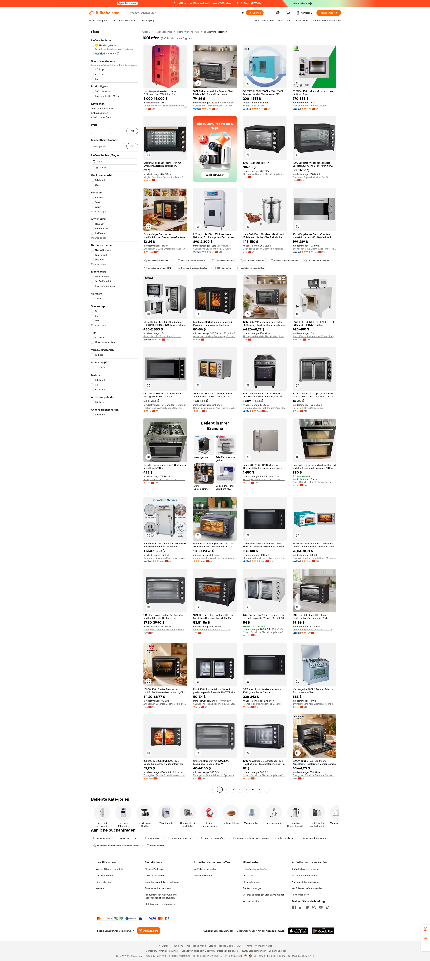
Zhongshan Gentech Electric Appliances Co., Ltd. (265, 174)
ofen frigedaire (104, 838)
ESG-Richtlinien (104, 882)
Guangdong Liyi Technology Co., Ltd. (212, 248)
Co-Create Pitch (104, 875)
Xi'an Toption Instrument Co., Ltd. (310, 105)
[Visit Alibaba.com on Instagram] (314, 907)
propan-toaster (154, 838)
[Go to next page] (267, 790)
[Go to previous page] (213, 790)
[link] (425, 929)
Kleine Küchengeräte (188, 31)
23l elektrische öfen (224, 260)
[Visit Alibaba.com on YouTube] (321, 907)
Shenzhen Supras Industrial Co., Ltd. (311, 177)
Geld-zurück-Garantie (156, 875)
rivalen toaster (157, 845)
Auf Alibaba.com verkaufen (306, 869)
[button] (243, 13)
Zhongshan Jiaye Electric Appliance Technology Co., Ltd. (314, 248)
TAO (238, 945)
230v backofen (224, 268)
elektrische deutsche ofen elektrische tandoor (118, 845)
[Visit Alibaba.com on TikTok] (328, 907)
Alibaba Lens (103, 930)
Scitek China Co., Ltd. (254, 105)
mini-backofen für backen (193, 260)
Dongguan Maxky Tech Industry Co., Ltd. (264, 408)
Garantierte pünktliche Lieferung (162, 882)
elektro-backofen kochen (286, 260)
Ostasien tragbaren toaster (194, 268)
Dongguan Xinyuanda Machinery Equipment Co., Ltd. (165, 558)
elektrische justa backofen (315, 838)
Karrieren (100, 888)
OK (132, 131)
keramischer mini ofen (254, 260)
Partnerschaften (300, 894)
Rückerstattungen (252, 888)
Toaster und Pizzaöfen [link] (215, 31)
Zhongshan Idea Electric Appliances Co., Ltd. (265, 558)
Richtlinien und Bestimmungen (161, 904)
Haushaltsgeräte (163, 31)
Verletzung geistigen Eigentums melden (264, 894)
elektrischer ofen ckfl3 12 (159, 268)
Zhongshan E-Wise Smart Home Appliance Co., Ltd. (165, 248)
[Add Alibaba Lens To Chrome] (148, 930)
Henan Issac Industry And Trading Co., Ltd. (215, 408)
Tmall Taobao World (196, 945)
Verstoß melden (251, 901)
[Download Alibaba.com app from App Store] (298, 930)
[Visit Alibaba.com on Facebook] (294, 907)
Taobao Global (226, 945)
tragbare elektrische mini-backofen (252, 838)
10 (260, 789)
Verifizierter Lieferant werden (307, 888)
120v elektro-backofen (318, 260)
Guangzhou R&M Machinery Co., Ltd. (162, 336)
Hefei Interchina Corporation (308, 408)
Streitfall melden (251, 882)
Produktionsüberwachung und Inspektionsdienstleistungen (161, 896)
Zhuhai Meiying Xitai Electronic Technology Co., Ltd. (314, 482)
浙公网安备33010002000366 (270, 956)
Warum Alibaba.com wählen (110, 869)
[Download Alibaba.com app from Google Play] (323, 930)
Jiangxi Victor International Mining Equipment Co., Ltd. (314, 336)
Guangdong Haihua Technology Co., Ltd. (214, 336)
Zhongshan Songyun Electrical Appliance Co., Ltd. (215, 558)
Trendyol (247, 945)
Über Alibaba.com (106, 862)
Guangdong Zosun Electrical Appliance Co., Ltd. (265, 248)
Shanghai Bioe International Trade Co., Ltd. (165, 479)
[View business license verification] (245, 956)
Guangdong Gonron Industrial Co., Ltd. (213, 105)
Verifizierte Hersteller (205, 869)
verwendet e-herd (128, 838)
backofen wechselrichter (252, 268)
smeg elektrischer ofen (182, 838)
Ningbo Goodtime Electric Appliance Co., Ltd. (165, 177)
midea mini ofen (285, 838)
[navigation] (114, 411)
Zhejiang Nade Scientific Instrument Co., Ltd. (265, 479)
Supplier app (210, 930)
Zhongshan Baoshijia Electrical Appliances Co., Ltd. (265, 336)
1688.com (178, 945)
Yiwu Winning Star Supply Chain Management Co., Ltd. (314, 558)
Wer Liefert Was (263, 945)
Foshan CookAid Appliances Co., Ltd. (162, 408)
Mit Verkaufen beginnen (304, 875)
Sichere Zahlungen (154, 869)
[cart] (288, 13)
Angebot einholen (203, 875)
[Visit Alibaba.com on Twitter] (307, 907)
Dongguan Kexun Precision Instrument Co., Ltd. (165, 105)
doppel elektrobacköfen (214, 838)
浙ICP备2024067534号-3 (301, 956)
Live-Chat (248, 875)
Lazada (212, 945)
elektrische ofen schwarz (159, 260)
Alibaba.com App (275, 930)
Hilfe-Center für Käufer (255, 869)
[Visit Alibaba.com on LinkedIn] (301, 907)
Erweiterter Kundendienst (158, 888)
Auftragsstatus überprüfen (306, 882)
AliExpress (164, 945)
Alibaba (146, 31)
